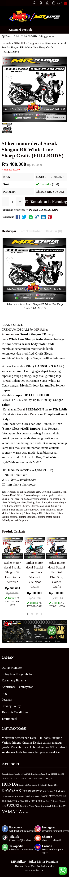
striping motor (45, 516)
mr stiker (21, 502)
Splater (16, 506)
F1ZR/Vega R (47, 779)
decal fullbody (22, 499)
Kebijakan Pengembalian (18, 674)
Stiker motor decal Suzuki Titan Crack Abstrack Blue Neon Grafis (34, 574)
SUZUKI (58, 191)
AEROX (27, 774)
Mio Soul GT (36, 796)
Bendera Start (33, 491)
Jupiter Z (35, 785)
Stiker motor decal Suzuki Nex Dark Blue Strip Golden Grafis (56, 574)
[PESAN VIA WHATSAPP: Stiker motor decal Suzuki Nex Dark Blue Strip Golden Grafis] (48, 555)
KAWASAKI (12, 790)
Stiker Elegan (16, 509)
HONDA (10, 784)
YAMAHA (12, 811)
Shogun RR (43, 191)
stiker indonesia (47, 509)
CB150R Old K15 (57, 774)
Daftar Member (12, 667)
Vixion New (39, 806)
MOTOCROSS (56, 796)
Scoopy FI (57, 801)
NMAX (34, 801)
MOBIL (44, 796)
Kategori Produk (20, 29)
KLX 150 (27, 791)
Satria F (49, 801)
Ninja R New (25, 801)
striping (13, 516)
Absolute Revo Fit (9, 774)
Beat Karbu (35, 774)
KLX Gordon (48, 791)
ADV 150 (20, 774)
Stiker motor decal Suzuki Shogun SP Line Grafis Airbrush (12, 572)
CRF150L (23, 779)
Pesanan (7, 699)
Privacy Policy (11, 706)
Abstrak (12, 491)
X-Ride (55, 806)
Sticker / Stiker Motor (32, 506)
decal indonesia (38, 499)
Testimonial (9, 718)
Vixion (31, 806)
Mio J (28, 796)
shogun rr (53, 502)
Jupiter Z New (53, 785)
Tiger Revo (24, 806)
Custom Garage (32, 495)
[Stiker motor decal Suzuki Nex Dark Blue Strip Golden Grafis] (56, 547)
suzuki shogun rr (19, 520)
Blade (42, 774)
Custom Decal (59, 491)
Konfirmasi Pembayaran (17, 686)
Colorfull (46, 491)
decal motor (53, 499)
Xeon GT (62, 806)
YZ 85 (25, 813)
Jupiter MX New (25, 785)
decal (10, 499)
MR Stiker (41, 329)
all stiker (21, 491)
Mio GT (22, 796)
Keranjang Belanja (14, 680)
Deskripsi (9, 231)
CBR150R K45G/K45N (10, 779)
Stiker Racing (16, 513)
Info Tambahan (31, 231)
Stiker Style (50, 513)
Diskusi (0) (54, 231)
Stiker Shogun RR (33, 513)
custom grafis (47, 495)
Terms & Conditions (15, 712)
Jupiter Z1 (43, 785)
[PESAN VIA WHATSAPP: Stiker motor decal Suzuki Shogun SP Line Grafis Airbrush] (4, 555)
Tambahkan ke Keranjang (48, 202)
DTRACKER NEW (35, 779)
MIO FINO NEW (11, 796)
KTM (56, 790)
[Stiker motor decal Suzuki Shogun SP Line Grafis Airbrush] (12, 547)
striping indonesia (28, 516)
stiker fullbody (31, 509)
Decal (7, 380)
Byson (48, 774)
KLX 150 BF (37, 791)
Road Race (41, 502)
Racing (30, 502)
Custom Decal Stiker (12, 495)
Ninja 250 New (13, 801)
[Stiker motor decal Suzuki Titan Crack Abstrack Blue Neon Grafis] (34, 547)
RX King (41, 801)
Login (5, 693)
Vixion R (48, 806)
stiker (47, 506)
